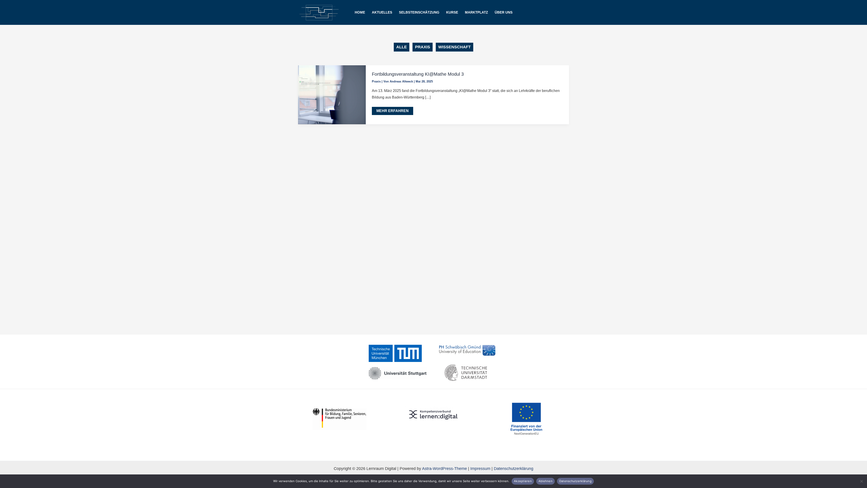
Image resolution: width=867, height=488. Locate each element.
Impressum (480, 468)
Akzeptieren (523, 481)
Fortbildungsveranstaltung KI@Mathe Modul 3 (418, 74)
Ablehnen (545, 481)
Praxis (376, 81)
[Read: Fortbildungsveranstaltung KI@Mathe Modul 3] (332, 94)
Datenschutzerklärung (513, 468)
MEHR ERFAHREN (394, 112)
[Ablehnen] (861, 481)
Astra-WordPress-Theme (444, 468)
